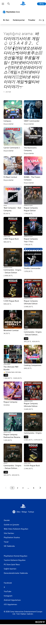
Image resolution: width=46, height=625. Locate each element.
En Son (6, 20)
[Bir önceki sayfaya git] (6, 488)
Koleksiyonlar (19, 20)
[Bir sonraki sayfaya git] (40, 488)
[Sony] (40, 624)
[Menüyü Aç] (3, 4)
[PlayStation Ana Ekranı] (23, 3)
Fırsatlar (31, 20)
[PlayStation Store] (12, 12)
